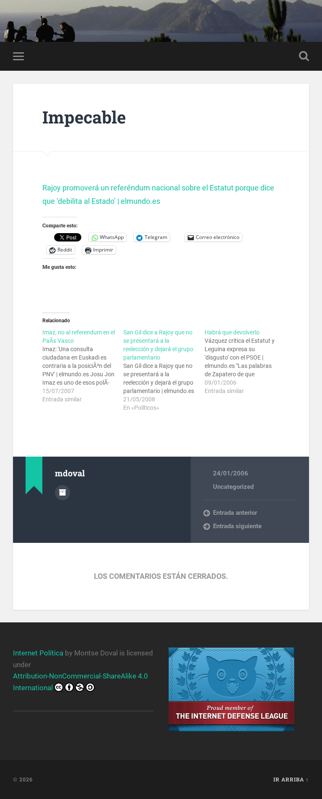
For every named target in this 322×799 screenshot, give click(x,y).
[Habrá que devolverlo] (245, 361)
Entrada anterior (235, 512)
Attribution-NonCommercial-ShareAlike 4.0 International (80, 681)
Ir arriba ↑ (291, 779)
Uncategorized (233, 487)
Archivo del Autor (62, 492)
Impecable (84, 117)
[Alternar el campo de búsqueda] (304, 56)
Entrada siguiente (237, 526)
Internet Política (38, 653)
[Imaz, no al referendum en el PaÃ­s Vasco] (82, 365)
